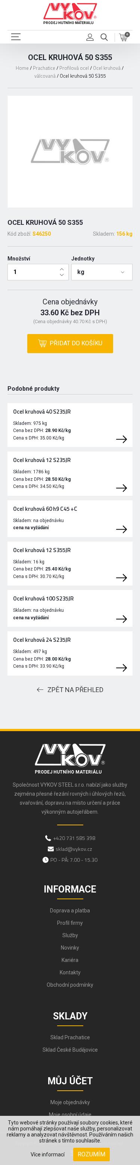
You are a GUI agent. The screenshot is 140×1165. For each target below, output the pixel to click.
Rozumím (91, 1154)
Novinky (70, 948)
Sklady (70, 1016)
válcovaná (45, 76)
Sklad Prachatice (70, 1037)
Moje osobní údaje (70, 1115)
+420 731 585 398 (74, 838)
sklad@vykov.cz (74, 849)
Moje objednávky (70, 1102)
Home (22, 68)
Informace (70, 889)
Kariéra (70, 960)
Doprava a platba (70, 911)
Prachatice (44, 68)
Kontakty (70, 972)
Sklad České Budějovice (70, 1050)
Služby (70, 935)
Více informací (48, 1154)
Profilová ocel (74, 68)
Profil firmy (70, 923)
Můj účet (70, 1081)
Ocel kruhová (107, 68)
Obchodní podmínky (70, 985)
